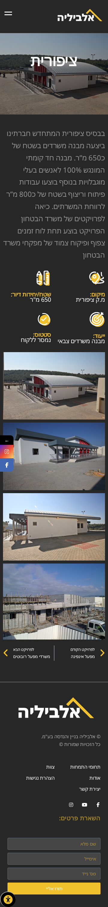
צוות (50, 767)
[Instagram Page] (7, 451)
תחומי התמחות (85, 767)
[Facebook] (97, 804)
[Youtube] (84, 804)
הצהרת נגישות (40, 778)
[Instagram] (71, 804)
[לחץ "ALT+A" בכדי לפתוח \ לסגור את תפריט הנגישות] (8, 899)
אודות (94, 778)
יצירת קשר (89, 789)
